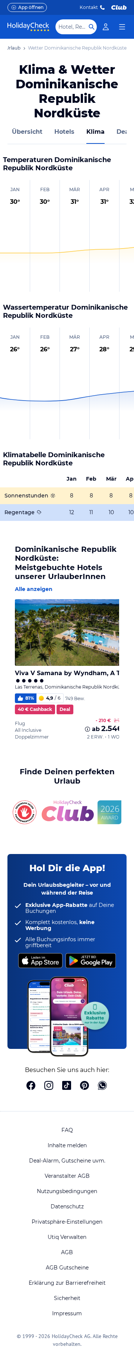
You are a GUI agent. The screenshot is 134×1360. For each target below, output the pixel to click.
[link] (105, 26)
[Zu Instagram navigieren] (49, 1086)
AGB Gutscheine (67, 1267)
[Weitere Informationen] (87, 729)
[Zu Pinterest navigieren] (84, 1086)
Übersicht (27, 131)
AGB (67, 1252)
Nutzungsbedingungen (67, 1191)
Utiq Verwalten (67, 1237)
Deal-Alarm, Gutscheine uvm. (67, 1160)
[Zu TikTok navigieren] (67, 1086)
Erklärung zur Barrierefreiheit (67, 1283)
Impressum (67, 1313)
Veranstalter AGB (67, 1176)
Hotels (64, 131)
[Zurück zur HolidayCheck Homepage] (28, 26)
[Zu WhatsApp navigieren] (102, 1086)
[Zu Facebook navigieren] (31, 1086)
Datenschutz (67, 1206)
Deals (125, 131)
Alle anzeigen (33, 589)
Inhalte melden (67, 1145)
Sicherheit (67, 1298)
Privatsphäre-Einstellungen (67, 1221)
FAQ (67, 1130)
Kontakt (89, 7)
